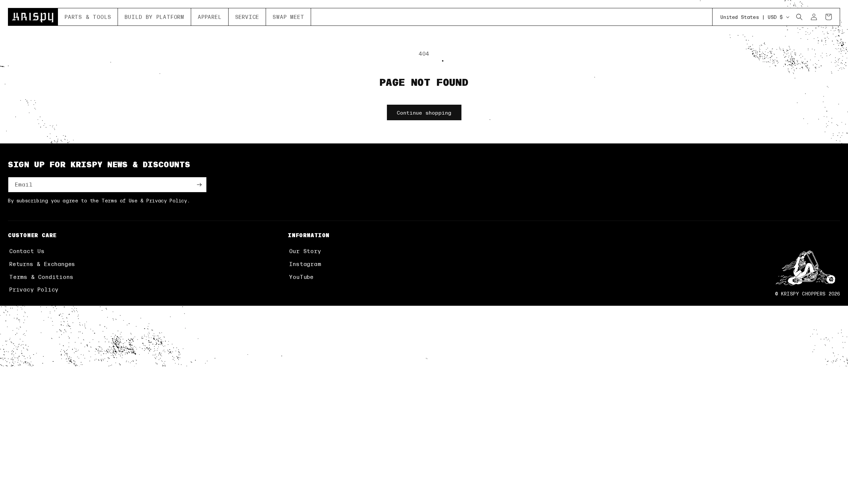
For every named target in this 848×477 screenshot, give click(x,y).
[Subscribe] (199, 184)
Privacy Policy (34, 289)
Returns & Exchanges (42, 263)
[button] (88, 17)
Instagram (305, 263)
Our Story (305, 250)
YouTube (301, 276)
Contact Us (27, 250)
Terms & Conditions (41, 276)
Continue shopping (424, 112)
